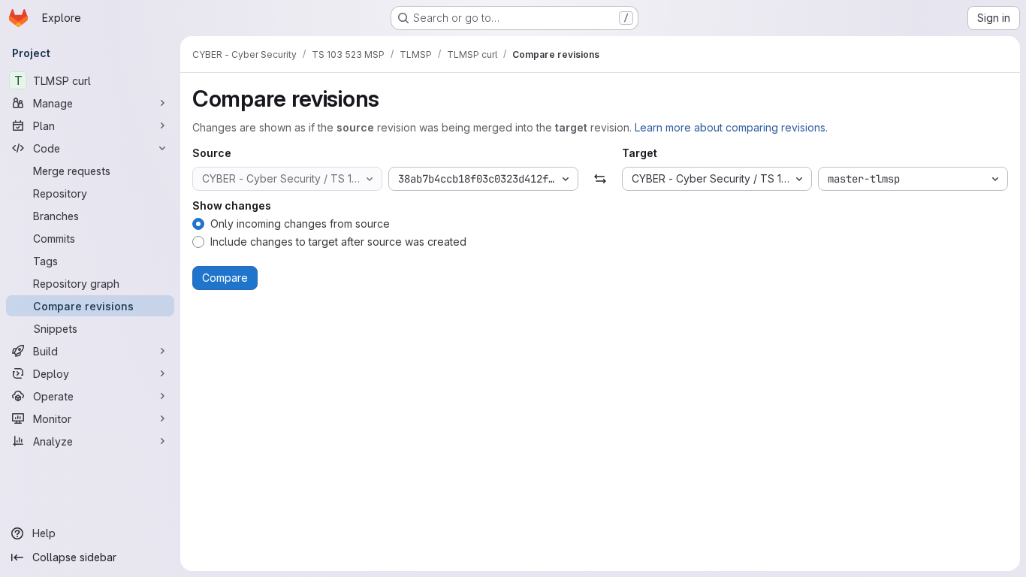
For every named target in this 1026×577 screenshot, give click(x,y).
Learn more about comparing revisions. (731, 127)
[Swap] (599, 179)
